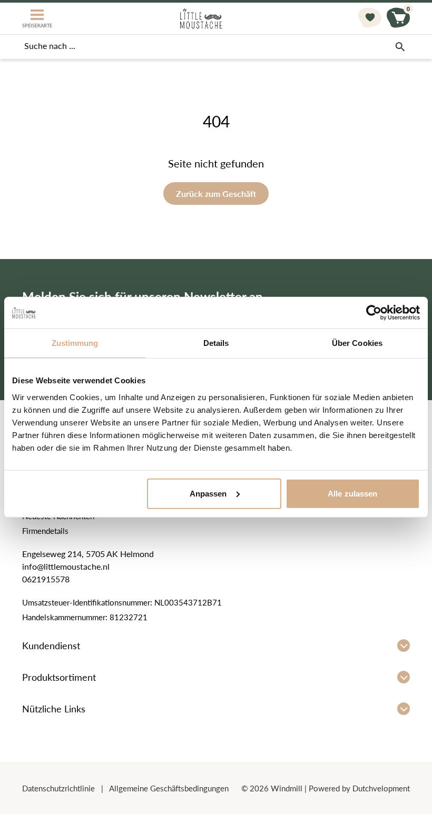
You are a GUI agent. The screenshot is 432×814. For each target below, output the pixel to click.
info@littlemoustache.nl (66, 566)
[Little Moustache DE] (201, 18)
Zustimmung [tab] (75, 343)
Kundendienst (51, 645)
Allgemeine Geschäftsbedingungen (168, 788)
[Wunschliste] (369, 18)
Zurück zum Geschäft (216, 193)
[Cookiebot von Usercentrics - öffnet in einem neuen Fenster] (374, 313)
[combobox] (216, 46)
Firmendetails (45, 530)
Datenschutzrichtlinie (59, 788)
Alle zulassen (352, 493)
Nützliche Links (53, 708)
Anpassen (208, 493)
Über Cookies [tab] (357, 343)
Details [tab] (216, 343)
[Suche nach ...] (399, 47)
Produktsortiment (59, 677)
